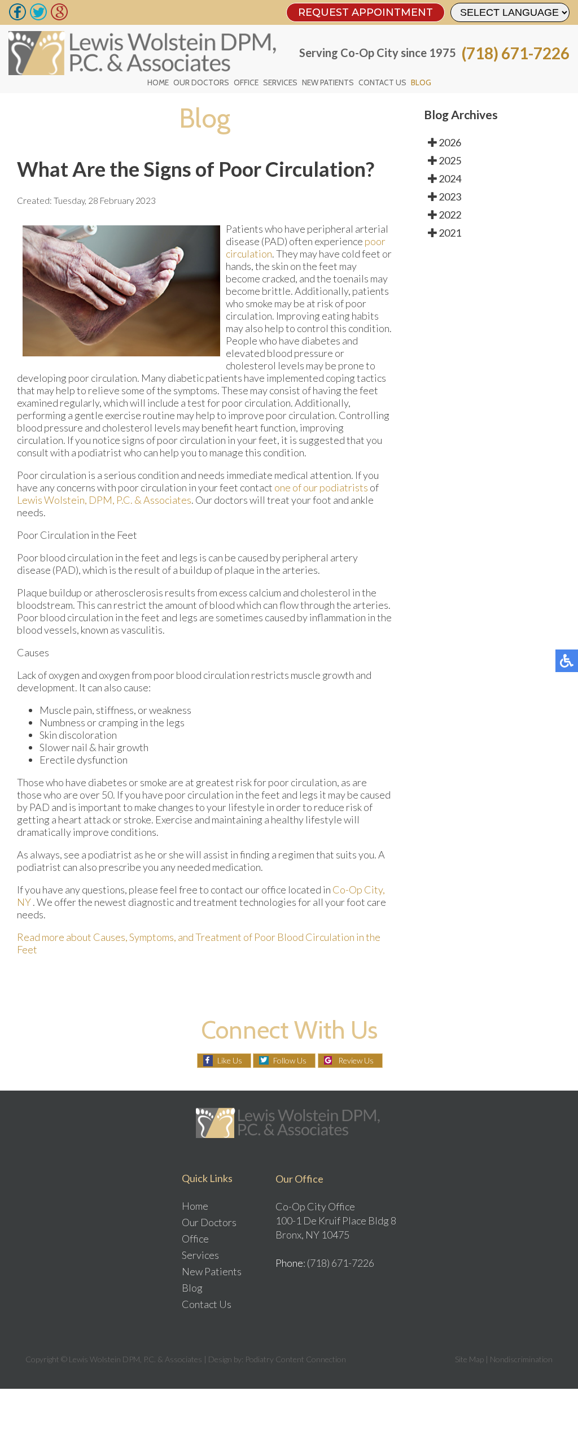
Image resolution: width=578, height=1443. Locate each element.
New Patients (328, 82)
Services (280, 82)
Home (158, 82)
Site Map (469, 1359)
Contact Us (382, 82)
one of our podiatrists (322, 487)
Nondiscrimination (521, 1359)
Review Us (356, 1060)
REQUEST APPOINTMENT (365, 12)
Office (246, 82)
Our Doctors (201, 82)
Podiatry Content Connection (295, 1359)
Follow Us (289, 1060)
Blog (421, 82)
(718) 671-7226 (516, 53)
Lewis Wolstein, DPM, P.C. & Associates (104, 500)
